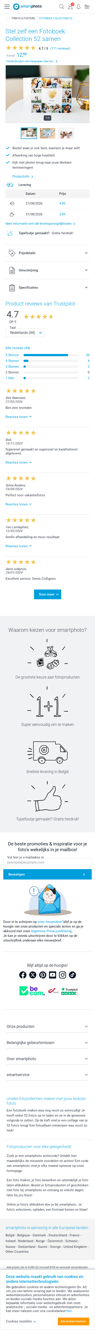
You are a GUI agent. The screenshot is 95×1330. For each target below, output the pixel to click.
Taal (13, 328)
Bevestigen (16, 874)
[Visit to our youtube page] (52, 975)
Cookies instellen (19, 1321)
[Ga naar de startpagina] (27, 6)
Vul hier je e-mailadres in (25, 857)
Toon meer (46, 594)
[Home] (6, 18)
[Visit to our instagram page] (62, 975)
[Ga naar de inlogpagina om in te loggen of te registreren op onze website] (70, 6)
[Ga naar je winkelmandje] (87, 6)
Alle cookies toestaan (73, 1321)
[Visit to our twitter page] (32, 975)
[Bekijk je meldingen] (78, 6)
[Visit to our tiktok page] (72, 975)
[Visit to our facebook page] (22, 975)
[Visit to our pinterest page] (42, 975)
